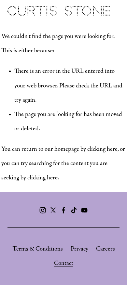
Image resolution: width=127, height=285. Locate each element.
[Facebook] (63, 210)
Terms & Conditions (37, 249)
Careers (105, 249)
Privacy (79, 249)
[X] (53, 210)
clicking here (102, 149)
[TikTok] (74, 210)
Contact (63, 263)
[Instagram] (42, 210)
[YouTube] (84, 210)
